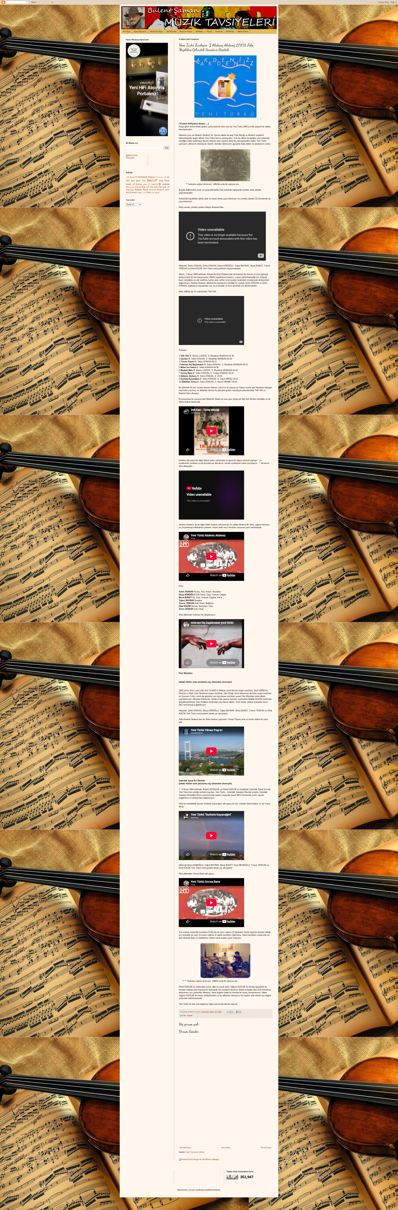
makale (189, 1015)
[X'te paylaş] (234, 1011)
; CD (127, 177)
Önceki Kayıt (266, 1148)
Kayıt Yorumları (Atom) (195, 1152)
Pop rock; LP (163, 187)
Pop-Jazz (130, 190)
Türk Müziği (155, 192)
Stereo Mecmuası (140, 31)
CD (135, 177)
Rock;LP (160, 190)
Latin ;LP (146, 184)
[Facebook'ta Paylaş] (237, 1011)
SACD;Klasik (131, 192)
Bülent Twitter (243, 31)
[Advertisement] (225, 1123)
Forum (209, 31)
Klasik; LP (130, 184)
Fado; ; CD (162, 177)
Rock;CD (152, 190)
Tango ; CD (141, 192)
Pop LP (145, 187)
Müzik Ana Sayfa (156, 31)
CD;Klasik (142, 177)
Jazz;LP (151, 180)
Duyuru (151, 177)
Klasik (166, 181)
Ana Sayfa (126, 31)
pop (132, 187)
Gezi (128, 181)
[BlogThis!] (231, 1011)
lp (160, 183)
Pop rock (153, 187)
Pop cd (138, 187)
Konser (139, 184)
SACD (167, 190)
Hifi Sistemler (171, 31)
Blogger (192, 1190)
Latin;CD (154, 184)
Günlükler (199, 31)
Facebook (218, 31)
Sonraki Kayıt (185, 1148)
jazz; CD (140, 180)
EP (157, 177)
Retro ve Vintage (186, 31)
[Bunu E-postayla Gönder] (228, 1011)
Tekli (148, 192)
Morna (128, 187)
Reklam (138, 189)
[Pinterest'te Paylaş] (240, 1011)
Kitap (161, 181)
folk (168, 177)
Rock (145, 189)
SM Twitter (230, 31)
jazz (133, 180)
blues (132, 177)
